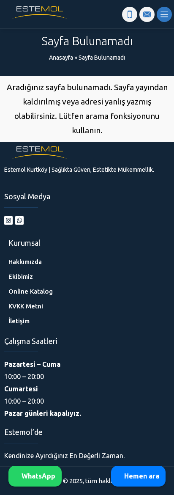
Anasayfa (61, 57)
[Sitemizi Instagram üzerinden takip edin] (8, 220)
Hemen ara (140, 476)
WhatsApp (37, 476)
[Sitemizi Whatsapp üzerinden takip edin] (19, 220)
